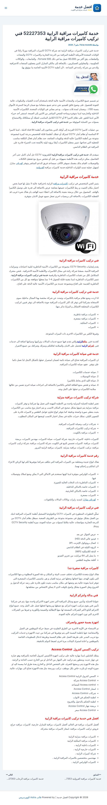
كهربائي (19, 163)
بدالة (85, 341)
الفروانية (40, 167)
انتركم (91, 345)
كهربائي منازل (89, 499)
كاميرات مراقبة (60, 183)
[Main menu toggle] (6, 8)
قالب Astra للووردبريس (30, 797)
